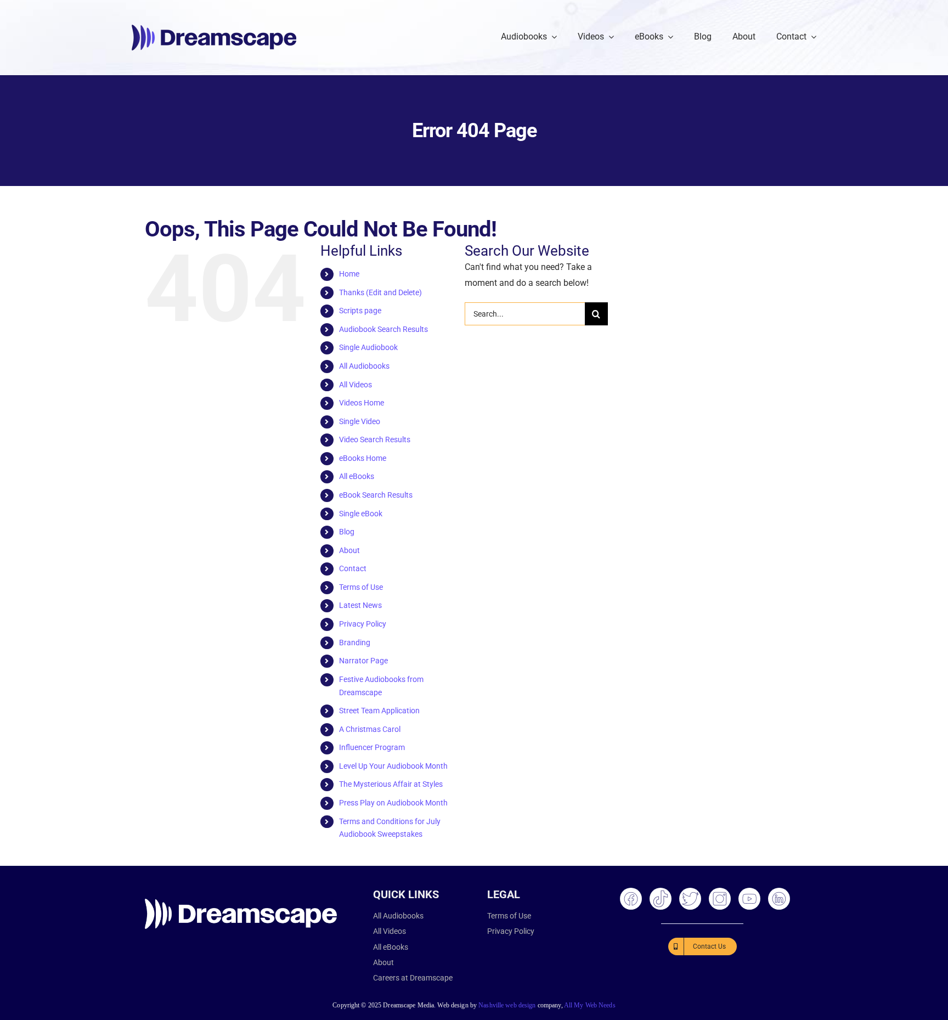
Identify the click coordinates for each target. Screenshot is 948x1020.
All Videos (355, 384)
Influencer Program (372, 747)
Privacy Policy (362, 623)
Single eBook (360, 513)
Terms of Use (361, 587)
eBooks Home (362, 458)
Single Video (359, 421)
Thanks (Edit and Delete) (380, 292)
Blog (346, 531)
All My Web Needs (590, 1005)
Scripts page (360, 310)
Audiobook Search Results (383, 329)
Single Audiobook (368, 347)
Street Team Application (379, 710)
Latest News (360, 605)
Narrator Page (363, 660)
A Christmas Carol (369, 729)
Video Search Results (374, 439)
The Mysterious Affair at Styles (391, 784)
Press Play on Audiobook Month (393, 802)
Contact (352, 568)
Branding (354, 642)
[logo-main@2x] (214, 29)
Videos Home (361, 402)
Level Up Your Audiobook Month (393, 766)
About (349, 550)
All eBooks (356, 476)
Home (349, 273)
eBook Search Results (376, 495)
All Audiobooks (364, 366)
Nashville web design (506, 1005)
